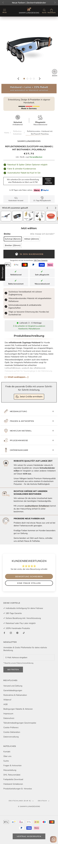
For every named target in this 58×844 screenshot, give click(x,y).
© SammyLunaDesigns (29, 806)
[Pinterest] (17, 632)
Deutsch (42, 801)
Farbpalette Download (13, 779)
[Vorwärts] (40, 78)
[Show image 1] (24, 78)
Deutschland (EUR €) (20, 801)
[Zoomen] (54, 71)
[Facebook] (4, 632)
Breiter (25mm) (13, 245)
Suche (6, 761)
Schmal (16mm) (13, 239)
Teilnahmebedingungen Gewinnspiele (19, 723)
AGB (5, 704)
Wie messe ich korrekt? (42, 234)
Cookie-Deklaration (11, 732)
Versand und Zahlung (12, 685)
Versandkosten (35, 157)
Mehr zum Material (21, 431)
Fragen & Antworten (22, 421)
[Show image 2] (27, 78)
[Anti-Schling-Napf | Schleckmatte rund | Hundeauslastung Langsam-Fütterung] (51, 212)
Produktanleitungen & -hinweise (17, 788)
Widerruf (7, 699)
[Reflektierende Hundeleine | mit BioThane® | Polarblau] (6, 212)
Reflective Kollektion (17, 132)
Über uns (7, 756)
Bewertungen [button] (2, 272)
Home (6, 132)
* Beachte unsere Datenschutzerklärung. (18, 663)
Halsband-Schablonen (13, 784)
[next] (55, 208)
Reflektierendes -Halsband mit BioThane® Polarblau (40, 132)
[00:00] (29, 45)
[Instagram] (11, 632)
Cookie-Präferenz (10, 727)
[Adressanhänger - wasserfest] (28, 212)
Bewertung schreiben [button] (29, 576)
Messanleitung (18, 411)
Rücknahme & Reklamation (15, 695)
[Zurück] (18, 78)
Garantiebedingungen (12, 690)
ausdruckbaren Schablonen (37, 505)
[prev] (47, 208)
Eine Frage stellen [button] (29, 583)
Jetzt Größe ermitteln (31, 396)
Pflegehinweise (19, 440)
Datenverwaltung (11, 736)
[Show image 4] (34, 78)
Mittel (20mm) (31, 239)
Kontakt (6, 751)
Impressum (8, 713)
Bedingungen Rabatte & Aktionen (18, 709)
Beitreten (13, 669)
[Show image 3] (30, 78)
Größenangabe (19, 450)
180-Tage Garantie (40, 260)
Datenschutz (8, 718)
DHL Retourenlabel (11, 774)
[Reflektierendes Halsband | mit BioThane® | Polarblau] (17, 212)
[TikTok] (24, 632)
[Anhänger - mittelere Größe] (39, 212)
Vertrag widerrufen (29, 836)
